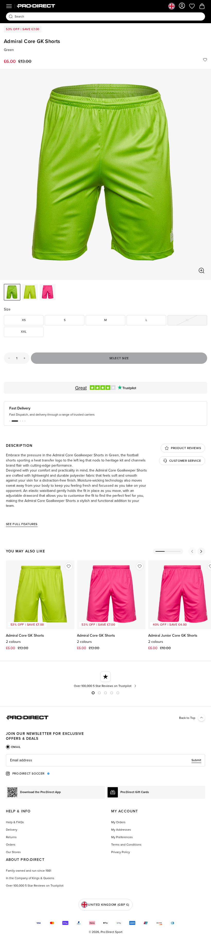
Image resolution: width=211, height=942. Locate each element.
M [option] (105, 320)
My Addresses (121, 829)
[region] (105, 174)
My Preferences (122, 837)
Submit (196, 760)
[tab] (13, 747)
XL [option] (196, 321)
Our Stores (13, 852)
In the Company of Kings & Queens (30, 878)
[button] (9, 421)
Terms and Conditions (126, 844)
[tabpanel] (105, 760)
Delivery (11, 829)
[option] (12, 292)
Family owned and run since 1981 (28, 870)
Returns (11, 837)
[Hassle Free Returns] (106, 679)
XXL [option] (24, 331)
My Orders (118, 822)
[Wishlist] (205, 60)
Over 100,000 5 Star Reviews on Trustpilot (35, 885)
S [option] (65, 320)
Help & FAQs (15, 822)
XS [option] (24, 320)
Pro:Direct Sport (111, 932)
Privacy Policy (120, 852)
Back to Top (187, 718)
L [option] (146, 320)
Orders (10, 844)
